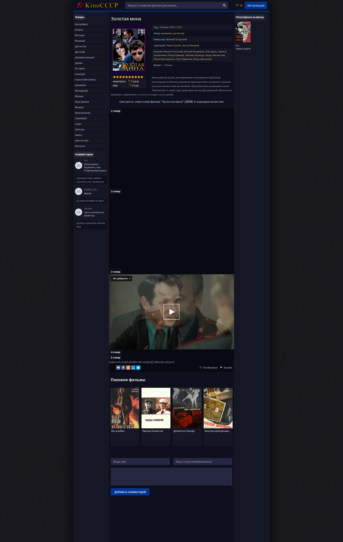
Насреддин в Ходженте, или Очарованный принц (95, 167)
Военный (80, 40)
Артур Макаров (190, 45)
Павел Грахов (173, 45)
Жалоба (228, 367)
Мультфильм (82, 101)
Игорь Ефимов (176, 55)
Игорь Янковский (215, 55)
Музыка (79, 96)
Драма (78, 63)
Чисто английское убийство (94, 214)
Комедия (80, 74)
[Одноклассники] (128, 367)
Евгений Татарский (176, 39)
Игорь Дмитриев (202, 59)
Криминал (80, 85)
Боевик (79, 29)
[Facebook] (123, 367)
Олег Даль (211, 51)
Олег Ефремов (184, 59)
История (80, 68)
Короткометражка (85, 79)
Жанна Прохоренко (164, 59)
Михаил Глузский (173, 51)
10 (141, 76)
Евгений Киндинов (194, 51)
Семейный (80, 118)
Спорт (78, 123)
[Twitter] (138, 367)
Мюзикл (79, 107)
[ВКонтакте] (118, 367)
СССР (179, 27)
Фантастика (81, 140)
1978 (172, 27)
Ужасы (78, 135)
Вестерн (79, 35)
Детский (80, 51)
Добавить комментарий (130, 492)
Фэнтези (80, 146)
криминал (166, 33)
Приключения (82, 112)
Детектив (80, 46)
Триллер (79, 129)
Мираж (87, 193)
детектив (178, 33)
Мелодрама (81, 90)
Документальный (84, 57)
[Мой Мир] (133, 367)
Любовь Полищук (195, 55)
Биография (81, 24)
